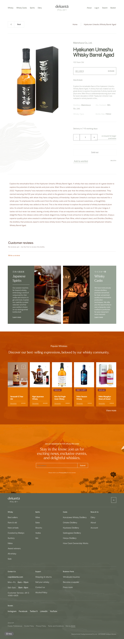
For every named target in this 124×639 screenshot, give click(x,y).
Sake (37, 522)
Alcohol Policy (41, 592)
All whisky (12, 553)
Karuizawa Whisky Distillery (75, 517)
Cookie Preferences (15, 626)
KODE (73, 626)
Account (94, 527)
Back (19, 24)
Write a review (14, 255)
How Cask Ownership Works (75, 543)
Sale (10, 558)
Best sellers (13, 517)
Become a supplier (71, 582)
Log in (97, 8)
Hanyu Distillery (69, 538)
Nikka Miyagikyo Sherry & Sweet (105, 397)
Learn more (17, 317)
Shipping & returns (43, 576)
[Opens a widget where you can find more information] (9, 634)
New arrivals (13, 527)
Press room (68, 587)
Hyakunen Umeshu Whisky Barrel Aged (100, 24)
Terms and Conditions (56, 626)
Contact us (40, 587)
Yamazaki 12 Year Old (16, 397)
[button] (10, 8)
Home (75, 24)
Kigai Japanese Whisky (38, 397)
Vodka (38, 532)
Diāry (93, 517)
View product (13, 403)
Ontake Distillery (70, 522)
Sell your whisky (42, 582)
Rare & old (12, 522)
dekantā (10, 623)
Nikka (10, 543)
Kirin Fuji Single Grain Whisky (60, 397)
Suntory (11, 538)
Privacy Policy (41, 626)
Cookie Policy (29, 626)
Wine (37, 517)
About (93, 522)
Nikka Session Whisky (81, 397)
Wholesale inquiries (71, 576)
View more (111, 410)
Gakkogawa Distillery (72, 532)
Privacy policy (63, 473)
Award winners (14, 548)
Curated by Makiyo (16, 532)
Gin (36, 538)
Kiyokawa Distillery (71, 527)
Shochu (38, 527)
